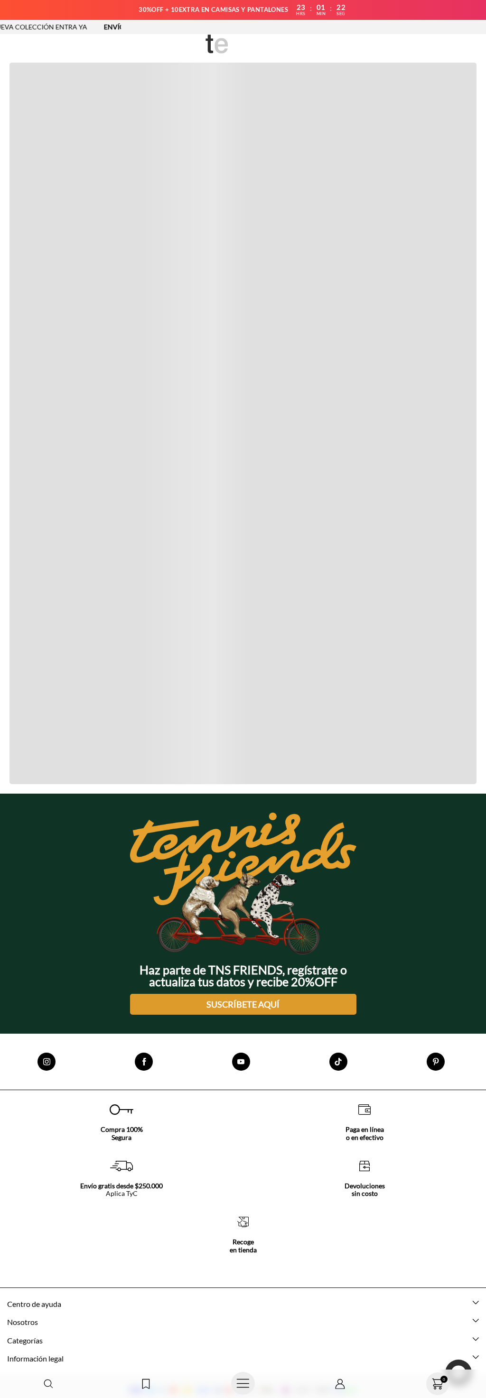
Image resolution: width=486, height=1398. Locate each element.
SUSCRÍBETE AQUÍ (243, 1004)
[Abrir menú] (243, 1384)
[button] (49, 1384)
